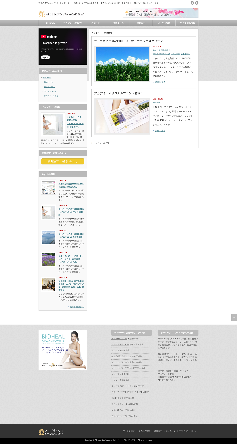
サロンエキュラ (118, 410)
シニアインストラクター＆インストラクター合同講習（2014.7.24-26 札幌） (71, 259)
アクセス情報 (188, 23)
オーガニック (164, 54)
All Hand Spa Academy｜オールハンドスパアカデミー (116, 440)
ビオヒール (185, 54)
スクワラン (175, 54)
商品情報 (164, 50)
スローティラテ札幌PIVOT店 (123, 392)
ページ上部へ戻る (234, 317)
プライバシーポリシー (188, 431)
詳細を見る (160, 82)
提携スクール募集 (51, 96)
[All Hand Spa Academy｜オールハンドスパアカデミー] (61, 16)
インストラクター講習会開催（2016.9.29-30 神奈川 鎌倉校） (71, 212)
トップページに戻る (101, 143)
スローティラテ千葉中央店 (123, 368)
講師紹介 (141, 23)
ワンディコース (50, 91)
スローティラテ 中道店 (121, 362)
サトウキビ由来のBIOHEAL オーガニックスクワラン (128, 41)
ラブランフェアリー (120, 344)
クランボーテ (117, 416)
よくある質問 (164, 23)
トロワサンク (117, 350)
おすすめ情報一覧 (77, 307)
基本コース (48, 82)
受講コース (118, 23)
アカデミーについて (72, 23)
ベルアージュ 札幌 (119, 338)
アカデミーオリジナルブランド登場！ (118, 93)
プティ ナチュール (119, 404)
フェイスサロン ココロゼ (122, 386)
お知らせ (95, 23)
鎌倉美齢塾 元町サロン (121, 356)
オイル (155, 54)
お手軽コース (49, 87)
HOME (51, 23)
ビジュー (115, 380)
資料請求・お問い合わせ (164, 431)
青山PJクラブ (117, 398)
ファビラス (116, 374)
